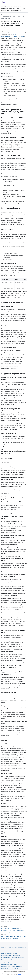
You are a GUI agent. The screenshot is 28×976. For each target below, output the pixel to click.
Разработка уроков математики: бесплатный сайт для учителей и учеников (13, 936)
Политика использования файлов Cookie (11, 951)
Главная (3, 14)
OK (19, 974)
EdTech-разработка (16, 6)
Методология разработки (8, 8)
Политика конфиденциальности (9, 953)
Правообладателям (6, 955)
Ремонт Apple (4, 968)
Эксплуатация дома (15, 10)
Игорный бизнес (14, 968)
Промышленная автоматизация (9, 964)
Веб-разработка (5, 6)
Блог (2, 945)
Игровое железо (20, 8)
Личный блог (10, 14)
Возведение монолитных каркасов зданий (11, 966)
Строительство (5, 10)
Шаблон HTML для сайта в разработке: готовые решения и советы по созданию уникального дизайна (12, 929)
